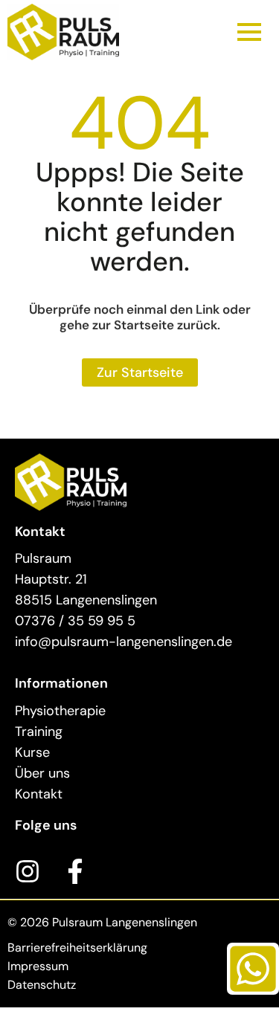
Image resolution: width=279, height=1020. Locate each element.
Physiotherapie (60, 711)
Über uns (42, 773)
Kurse (32, 752)
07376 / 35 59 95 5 (75, 621)
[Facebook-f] (75, 871)
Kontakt (38, 794)
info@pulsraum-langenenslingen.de (123, 642)
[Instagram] (27, 871)
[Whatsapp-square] (253, 969)
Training (38, 731)
